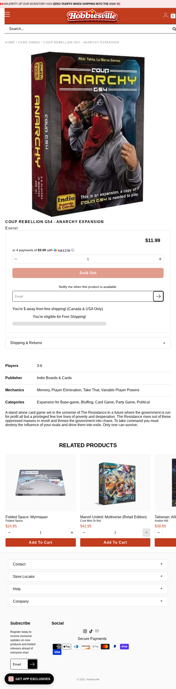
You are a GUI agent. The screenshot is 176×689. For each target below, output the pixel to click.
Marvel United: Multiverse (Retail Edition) (113, 517)
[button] (29, 678)
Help (17, 589)
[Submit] (32, 664)
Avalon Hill (161, 520)
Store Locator (24, 577)
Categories (14, 402)
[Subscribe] (158, 296)
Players (11, 366)
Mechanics (14, 390)
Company (21, 601)
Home (10, 42)
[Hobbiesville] (92, 16)
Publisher (13, 378)
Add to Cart (40, 542)
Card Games (29, 42)
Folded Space (14, 520)
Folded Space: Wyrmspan (27, 517)
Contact (19, 564)
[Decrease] (15, 259)
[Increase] (160, 259)
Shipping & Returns (26, 343)
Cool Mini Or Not (90, 520)
